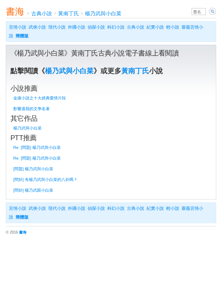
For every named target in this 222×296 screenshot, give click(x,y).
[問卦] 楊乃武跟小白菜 (33, 190)
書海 (15, 11)
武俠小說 (37, 27)
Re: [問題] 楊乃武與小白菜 (37, 147)
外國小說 (76, 27)
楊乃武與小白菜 (103, 13)
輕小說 (172, 27)
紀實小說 (155, 27)
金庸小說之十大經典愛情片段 (39, 98)
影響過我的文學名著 (31, 108)
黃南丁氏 (68, 13)
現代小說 (57, 27)
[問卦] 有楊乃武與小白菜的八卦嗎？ (45, 179)
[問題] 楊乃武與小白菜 (33, 168)
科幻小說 (116, 27)
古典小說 (41, 13)
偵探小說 (96, 27)
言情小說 (17, 27)
